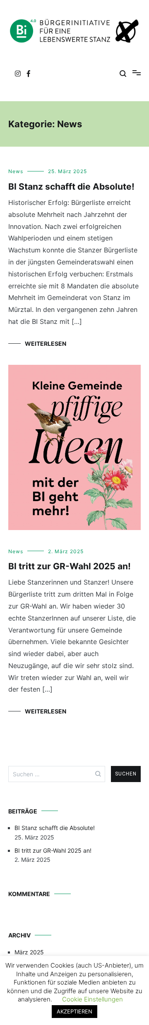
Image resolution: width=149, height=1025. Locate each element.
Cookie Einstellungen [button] (92, 999)
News (15, 171)
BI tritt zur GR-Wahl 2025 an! (69, 566)
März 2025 (29, 952)
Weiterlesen (45, 343)
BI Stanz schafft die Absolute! (71, 186)
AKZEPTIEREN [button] (74, 1011)
